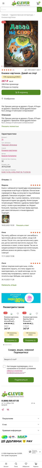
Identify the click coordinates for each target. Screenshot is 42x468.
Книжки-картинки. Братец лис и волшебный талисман (11, 319)
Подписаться (21, 379)
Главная (5, 15)
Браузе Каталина (9, 156)
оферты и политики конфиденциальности (15, 371)
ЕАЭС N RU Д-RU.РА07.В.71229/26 (16, 172)
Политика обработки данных (34, 451)
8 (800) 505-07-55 (10, 400)
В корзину (11, 340)
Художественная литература (21, 15)
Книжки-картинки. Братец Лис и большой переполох (30, 319)
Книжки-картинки (9, 17)
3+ (3, 139)
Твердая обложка (9, 145)
